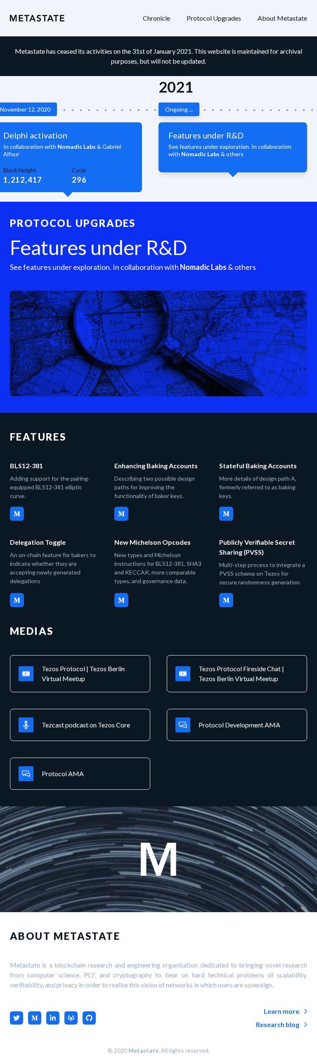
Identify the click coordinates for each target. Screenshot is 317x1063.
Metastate (143, 1050)
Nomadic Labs (76, 146)
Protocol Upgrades (214, 18)
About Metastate (282, 18)
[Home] (37, 18)
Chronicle (156, 18)
